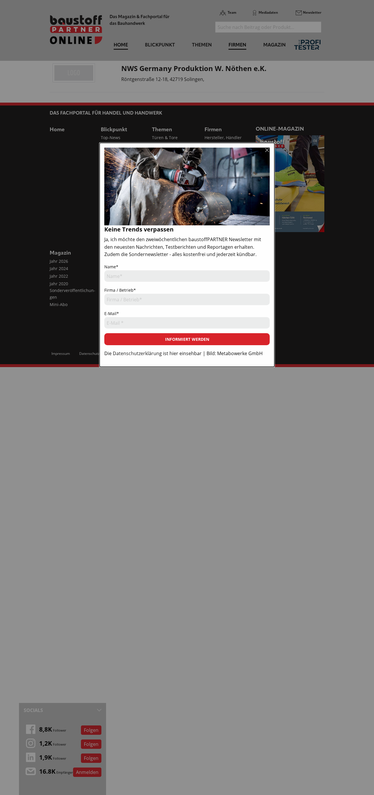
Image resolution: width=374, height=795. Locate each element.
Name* (111, 266)
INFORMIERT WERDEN (187, 339)
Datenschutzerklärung (137, 353)
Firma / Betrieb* (120, 290)
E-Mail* (111, 313)
